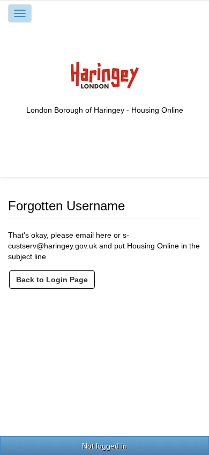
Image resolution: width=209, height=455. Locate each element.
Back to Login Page (52, 279)
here (103, 235)
